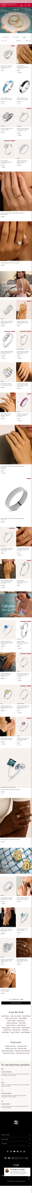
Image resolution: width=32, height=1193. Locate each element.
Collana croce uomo (11, 1048)
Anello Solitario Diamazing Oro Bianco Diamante (6, 161)
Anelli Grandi (7, 1030)
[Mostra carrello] (30, 9)
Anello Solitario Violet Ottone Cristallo (22, 929)
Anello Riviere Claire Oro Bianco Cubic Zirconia (7, 929)
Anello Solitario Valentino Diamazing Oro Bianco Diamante (23, 352)
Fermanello (25, 1030)
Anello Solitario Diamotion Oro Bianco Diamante (22, 581)
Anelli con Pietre (11, 1025)
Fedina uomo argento (9, 1053)
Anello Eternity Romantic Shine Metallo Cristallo (7, 739)
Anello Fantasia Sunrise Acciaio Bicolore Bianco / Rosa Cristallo (13, 213)
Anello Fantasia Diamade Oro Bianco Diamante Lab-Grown (23, 129)
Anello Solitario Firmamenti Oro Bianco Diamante (22, 66)
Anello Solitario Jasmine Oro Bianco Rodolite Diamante (23, 739)
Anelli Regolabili (25, 1032)
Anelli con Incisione (11, 1023)
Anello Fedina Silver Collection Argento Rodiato (12, 518)
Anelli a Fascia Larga (11, 1018)
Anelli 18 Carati (16, 1027)
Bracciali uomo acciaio (22, 1053)
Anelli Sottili (22, 1023)
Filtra (27, 40)
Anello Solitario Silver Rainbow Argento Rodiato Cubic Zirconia (7, 642)
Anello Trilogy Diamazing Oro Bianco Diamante (7, 352)
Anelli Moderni (26, 1027)
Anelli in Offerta (15, 1032)
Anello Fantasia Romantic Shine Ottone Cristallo (23, 898)
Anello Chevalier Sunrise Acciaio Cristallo (7, 129)
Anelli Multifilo (23, 1018)
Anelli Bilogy (5, 1032)
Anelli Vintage (11, 1020)
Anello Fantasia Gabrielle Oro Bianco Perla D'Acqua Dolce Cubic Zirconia (23, 549)
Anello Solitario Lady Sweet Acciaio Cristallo (6, 99)
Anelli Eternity (26, 1016)
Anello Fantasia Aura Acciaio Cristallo (10, 262)
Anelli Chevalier (21, 1025)
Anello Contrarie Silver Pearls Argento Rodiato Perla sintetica (22, 384)
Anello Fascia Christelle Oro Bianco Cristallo (6, 66)
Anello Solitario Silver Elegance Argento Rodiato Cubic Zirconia (6, 414)
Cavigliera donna (22, 1046)
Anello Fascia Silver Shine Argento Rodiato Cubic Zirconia (7, 322)
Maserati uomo (22, 1048)
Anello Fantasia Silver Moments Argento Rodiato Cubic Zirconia (22, 161)
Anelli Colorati (16, 1030)
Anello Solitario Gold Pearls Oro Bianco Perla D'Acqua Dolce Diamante (23, 322)
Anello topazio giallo (8, 1050)
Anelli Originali (6, 1027)
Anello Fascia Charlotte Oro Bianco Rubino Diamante (22, 414)
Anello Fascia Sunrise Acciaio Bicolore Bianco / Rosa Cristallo (7, 384)
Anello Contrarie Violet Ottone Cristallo (10, 789)
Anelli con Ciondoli (15, 1016)
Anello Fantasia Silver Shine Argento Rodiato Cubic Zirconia (22, 960)
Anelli (5, 13)
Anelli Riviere (5, 1016)
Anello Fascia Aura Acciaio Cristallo (5, 990)
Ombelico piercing (10, 1046)
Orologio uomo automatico (22, 1050)
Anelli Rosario (21, 1020)
